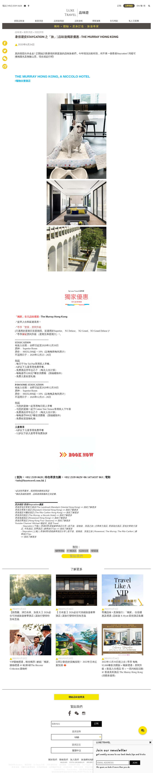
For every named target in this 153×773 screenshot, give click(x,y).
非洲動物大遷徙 (74, 764)
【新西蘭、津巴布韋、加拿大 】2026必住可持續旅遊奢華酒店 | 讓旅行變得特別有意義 (30, 616)
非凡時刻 (114, 20)
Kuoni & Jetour (72, 769)
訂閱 (96, 723)
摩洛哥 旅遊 (78, 767)
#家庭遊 (94, 550)
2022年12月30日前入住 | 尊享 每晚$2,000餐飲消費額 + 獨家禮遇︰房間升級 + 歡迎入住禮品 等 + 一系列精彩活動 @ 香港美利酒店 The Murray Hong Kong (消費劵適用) (122, 668)
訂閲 (119, 5)
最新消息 (39, 20)
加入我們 (74, 759)
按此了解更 (90, 507)
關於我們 (52, 759)
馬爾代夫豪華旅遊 (28, 767)
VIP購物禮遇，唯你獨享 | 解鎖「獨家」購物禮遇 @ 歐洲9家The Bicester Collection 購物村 (30, 665)
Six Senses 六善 (39, 764)
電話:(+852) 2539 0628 (12, 5)
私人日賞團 (134, 20)
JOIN (135, 762)
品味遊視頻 (59, 20)
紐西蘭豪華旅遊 (55, 767)
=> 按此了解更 (70, 510)
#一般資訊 (71, 550)
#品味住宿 (83, 550)
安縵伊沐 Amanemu (16, 764)
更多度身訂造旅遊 (86, 769)
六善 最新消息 (52, 764)
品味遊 (18, 32)
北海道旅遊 (67, 767)
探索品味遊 (19, 20)
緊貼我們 (76, 556)
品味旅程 (79, 20)
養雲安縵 (28, 764)
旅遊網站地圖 (87, 759)
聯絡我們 (63, 759)
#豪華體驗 (59, 550)
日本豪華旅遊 (42, 767)
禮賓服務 (96, 20)
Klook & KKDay (59, 769)
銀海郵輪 (62, 764)
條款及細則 (63, 762)
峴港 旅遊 (15, 767)
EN (138, 5)
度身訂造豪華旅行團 (93, 767)
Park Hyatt (86, 764)
